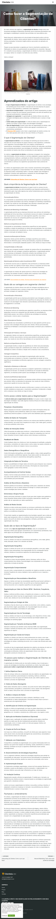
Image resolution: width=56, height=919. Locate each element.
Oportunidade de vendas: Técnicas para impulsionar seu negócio (28, 279)
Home (3, 887)
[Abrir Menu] (53, 2)
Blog (3, 892)
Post (28, 10)
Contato (4, 894)
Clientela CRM (12, 131)
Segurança (24, 912)
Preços (3, 889)
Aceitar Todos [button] (11, 915)
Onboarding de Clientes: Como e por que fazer (24, 179)
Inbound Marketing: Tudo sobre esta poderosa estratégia (44, 858)
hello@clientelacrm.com (8, 879)
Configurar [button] (4, 915)
